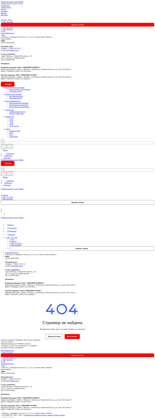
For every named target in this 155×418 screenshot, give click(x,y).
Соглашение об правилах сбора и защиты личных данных (44, 415)
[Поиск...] (10, 146)
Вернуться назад (54, 336)
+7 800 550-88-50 (7, 29)
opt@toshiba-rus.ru (12, 50)
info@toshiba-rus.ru (7, 33)
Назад (12, 239)
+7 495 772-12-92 (7, 22)
